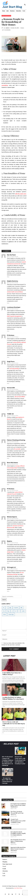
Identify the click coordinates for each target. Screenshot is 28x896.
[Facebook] (5, 894)
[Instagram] (8, 894)
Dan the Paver (11, 254)
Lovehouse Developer (13, 307)
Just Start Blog (18, 888)
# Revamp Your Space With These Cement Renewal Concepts (7, 780)
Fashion (4, 695)
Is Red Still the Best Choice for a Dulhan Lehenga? (11, 673)
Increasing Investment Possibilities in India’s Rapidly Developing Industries (18, 833)
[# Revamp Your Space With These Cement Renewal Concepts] (7, 772)
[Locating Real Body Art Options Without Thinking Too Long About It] (14, 689)
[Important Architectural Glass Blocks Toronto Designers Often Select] (5, 849)
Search (4, 599)
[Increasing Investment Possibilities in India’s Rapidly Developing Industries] (5, 834)
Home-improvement (6, 15)
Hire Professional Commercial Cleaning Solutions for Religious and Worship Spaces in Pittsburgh (7, 761)
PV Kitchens (10, 335)
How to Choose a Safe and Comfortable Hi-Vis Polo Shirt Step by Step (13, 723)
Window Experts (12, 516)
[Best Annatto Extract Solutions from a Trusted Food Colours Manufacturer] (3, 805)
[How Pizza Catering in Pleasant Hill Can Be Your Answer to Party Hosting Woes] (5, 813)
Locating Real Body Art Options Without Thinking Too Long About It (13, 698)
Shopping (5, 670)
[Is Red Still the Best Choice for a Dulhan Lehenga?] (14, 665)
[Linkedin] (12, 894)
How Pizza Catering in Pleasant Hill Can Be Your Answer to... (17, 813)
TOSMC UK (10, 413)
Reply (8, 276)
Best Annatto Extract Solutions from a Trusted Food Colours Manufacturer (18, 805)
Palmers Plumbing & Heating (16, 440)
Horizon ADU (11, 387)
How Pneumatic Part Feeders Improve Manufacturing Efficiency (18, 841)
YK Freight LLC (11, 567)
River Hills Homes (12, 462)
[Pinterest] (15, 894)
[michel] (3, 28)
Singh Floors (11, 361)
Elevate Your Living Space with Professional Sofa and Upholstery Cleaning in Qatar (20, 760)
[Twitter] (19, 894)
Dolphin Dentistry (12, 281)
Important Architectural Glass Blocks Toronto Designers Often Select (18, 849)
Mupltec (9, 541)
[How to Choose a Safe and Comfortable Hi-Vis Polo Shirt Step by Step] (14, 714)
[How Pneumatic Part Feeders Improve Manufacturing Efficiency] (5, 841)
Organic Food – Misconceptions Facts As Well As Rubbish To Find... (18, 821)
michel (7, 28)
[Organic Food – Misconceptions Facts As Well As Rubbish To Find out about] (5, 821)
